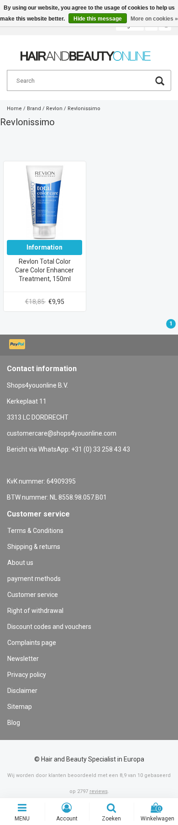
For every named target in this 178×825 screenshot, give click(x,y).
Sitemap (19, 706)
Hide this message (97, 19)
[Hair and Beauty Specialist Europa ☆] (86, 52)
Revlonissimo (84, 109)
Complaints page (31, 642)
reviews (98, 791)
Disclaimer (22, 690)
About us (20, 562)
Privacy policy (26, 674)
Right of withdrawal (35, 610)
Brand (34, 109)
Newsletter (23, 658)
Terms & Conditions (35, 530)
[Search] (160, 82)
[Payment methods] (18, 345)
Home (14, 109)
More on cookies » (154, 19)
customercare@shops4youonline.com (61, 433)
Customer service (32, 594)
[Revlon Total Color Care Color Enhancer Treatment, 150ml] (44, 202)
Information (44, 247)
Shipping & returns (33, 546)
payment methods (34, 578)
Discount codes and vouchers (49, 626)
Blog (13, 722)
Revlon (54, 109)
